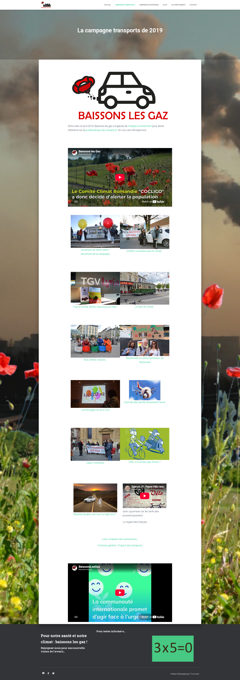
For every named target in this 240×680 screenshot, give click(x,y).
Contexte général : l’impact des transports (120, 545)
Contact (193, 5)
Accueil (107, 5)
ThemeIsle (194, 674)
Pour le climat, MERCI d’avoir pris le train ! (95, 306)
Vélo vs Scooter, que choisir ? (145, 461)
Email (43, 673)
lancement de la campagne (95, 253)
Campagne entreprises (149, 5)
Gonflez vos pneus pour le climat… (145, 251)
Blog (165, 5)
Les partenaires (178, 5)
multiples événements (140, 126)
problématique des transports (101, 130)
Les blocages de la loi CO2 (95, 409)
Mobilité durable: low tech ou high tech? (94, 514)
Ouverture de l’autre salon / (95, 249)
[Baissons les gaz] (46, 4)
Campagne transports (125, 5)
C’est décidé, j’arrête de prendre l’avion (144, 402)
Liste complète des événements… (120, 539)
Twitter (53, 673)
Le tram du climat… (145, 306)
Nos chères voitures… (95, 359)
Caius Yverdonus (95, 462)
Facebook (48, 673)
